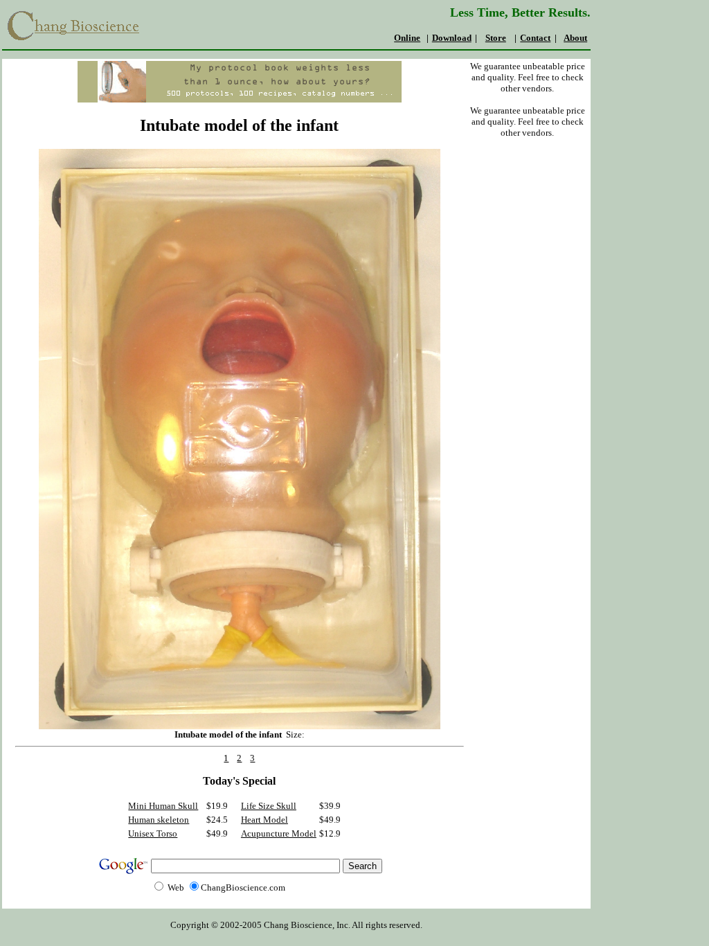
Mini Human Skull (163, 806)
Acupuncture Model (278, 833)
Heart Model (264, 819)
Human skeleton (158, 819)
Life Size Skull (268, 806)
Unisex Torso (152, 833)
